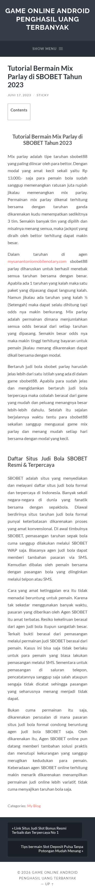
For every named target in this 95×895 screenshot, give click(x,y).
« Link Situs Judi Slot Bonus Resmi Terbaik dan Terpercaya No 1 (39, 830)
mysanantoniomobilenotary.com (37, 261)
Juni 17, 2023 (19, 95)
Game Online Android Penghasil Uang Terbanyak (47, 19)
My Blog (34, 806)
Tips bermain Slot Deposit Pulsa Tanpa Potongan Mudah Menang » (52, 849)
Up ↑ (49, 884)
